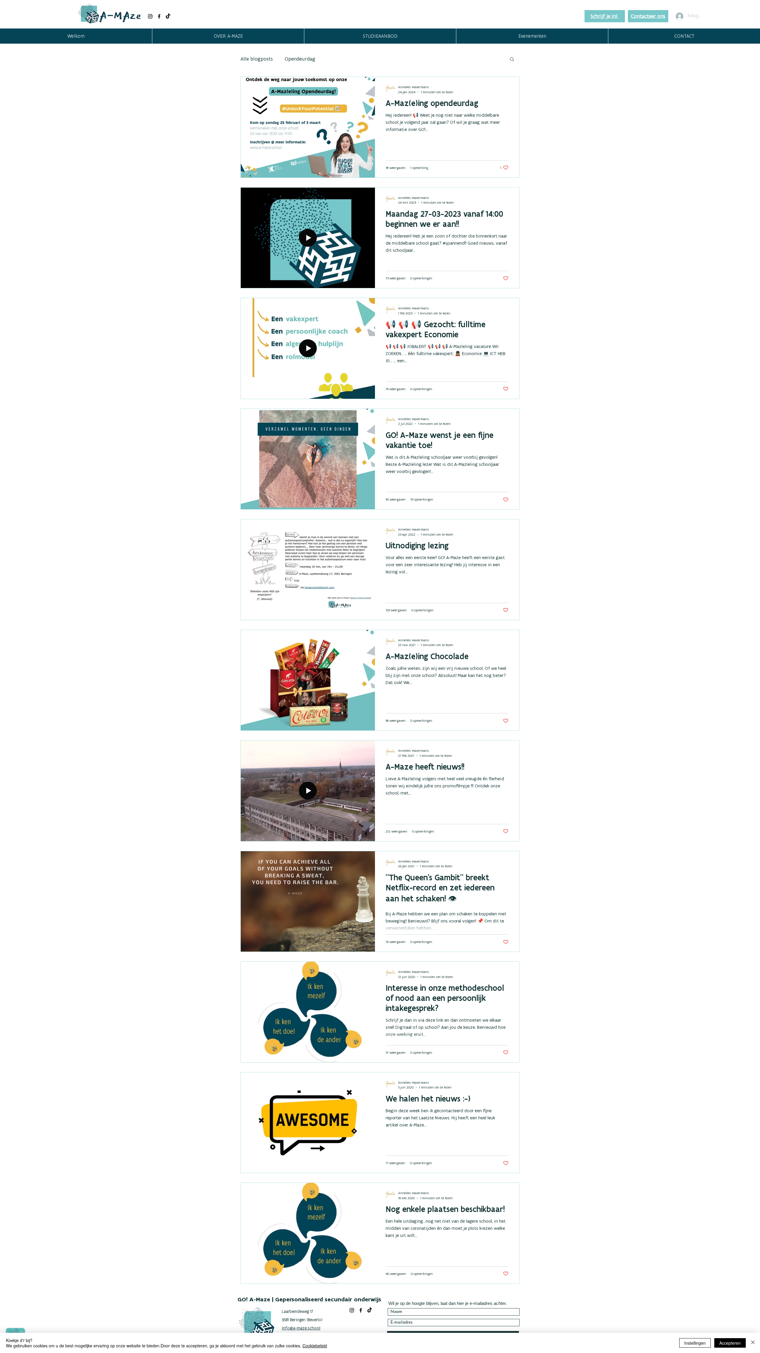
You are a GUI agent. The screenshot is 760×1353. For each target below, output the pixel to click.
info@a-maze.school (301, 1328)
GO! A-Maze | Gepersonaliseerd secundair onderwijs (309, 1299)
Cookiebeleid (315, 1346)
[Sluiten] (752, 1343)
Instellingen (695, 1343)
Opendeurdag (300, 59)
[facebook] (159, 16)
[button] (228, 36)
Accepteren (730, 1343)
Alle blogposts (256, 59)
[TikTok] (168, 16)
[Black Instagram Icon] (150, 16)
